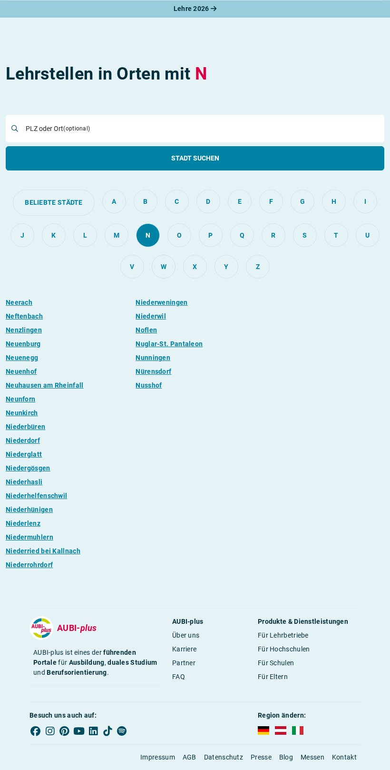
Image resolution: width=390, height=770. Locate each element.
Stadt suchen (195, 158)
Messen (312, 757)
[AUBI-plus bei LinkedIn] (93, 731)
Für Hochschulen (284, 649)
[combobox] (202, 128)
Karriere (184, 649)
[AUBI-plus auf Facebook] (35, 731)
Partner (183, 663)
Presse (261, 757)
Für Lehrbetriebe (283, 635)
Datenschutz (223, 757)
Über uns (185, 635)
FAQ (178, 676)
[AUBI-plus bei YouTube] (79, 731)
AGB (189, 757)
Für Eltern (273, 676)
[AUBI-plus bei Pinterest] (64, 731)
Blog (286, 757)
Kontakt (344, 757)
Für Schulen (276, 663)
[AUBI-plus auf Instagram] (50, 731)
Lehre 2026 (192, 8)
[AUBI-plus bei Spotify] (122, 731)
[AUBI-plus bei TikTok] (107, 731)
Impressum (157, 757)
